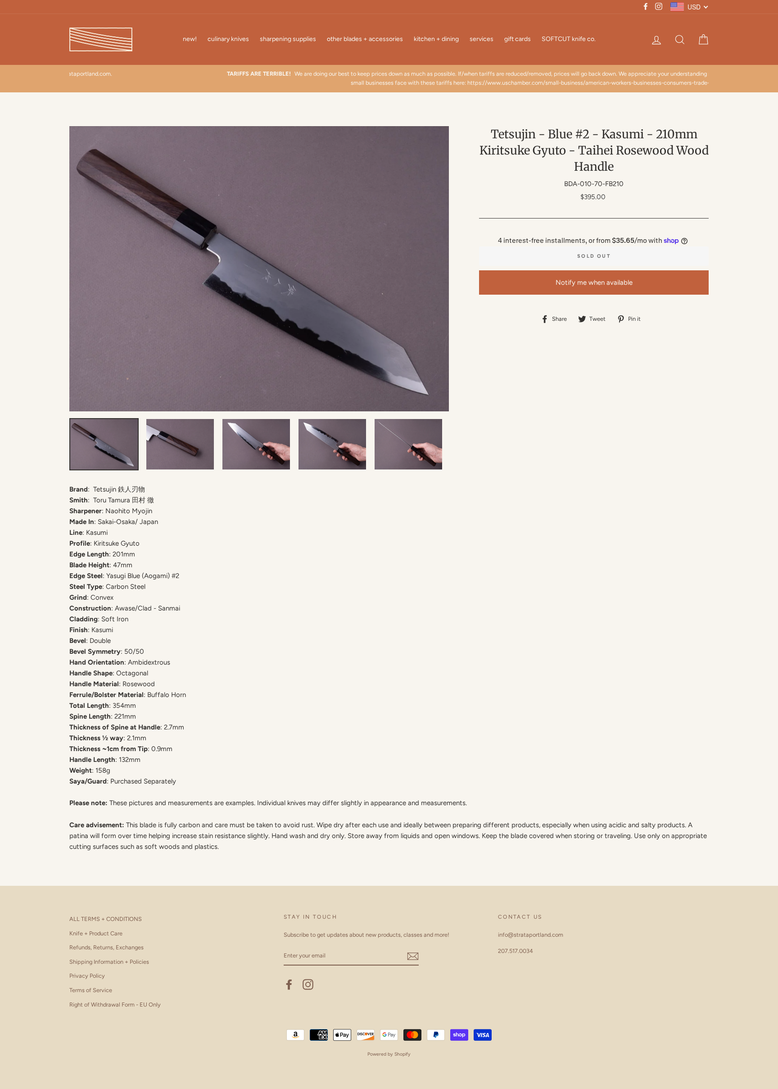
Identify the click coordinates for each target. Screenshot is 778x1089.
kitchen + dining (436, 39)
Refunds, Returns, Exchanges (106, 947)
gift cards (517, 39)
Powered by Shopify (389, 1054)
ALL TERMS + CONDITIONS (105, 919)
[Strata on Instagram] (308, 984)
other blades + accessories (365, 39)
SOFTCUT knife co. (569, 39)
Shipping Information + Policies (109, 961)
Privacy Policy (87, 975)
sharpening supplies (288, 39)
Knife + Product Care (95, 933)
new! (190, 39)
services (481, 39)
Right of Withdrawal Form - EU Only (115, 1004)
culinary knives (228, 39)
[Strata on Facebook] (289, 984)
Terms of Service (90, 990)
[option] (389, 78)
